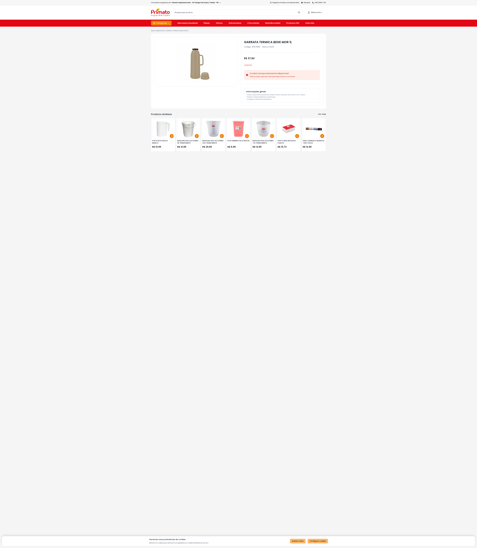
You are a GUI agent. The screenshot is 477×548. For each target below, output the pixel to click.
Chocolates (253, 23)
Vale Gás (309, 23)
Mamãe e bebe (272, 23)
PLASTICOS (160, 31)
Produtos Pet (292, 23)
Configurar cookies (318, 541)
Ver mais (322, 114)
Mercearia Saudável (188, 23)
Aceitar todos (298, 541)
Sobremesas (235, 23)
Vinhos (219, 23)
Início (153, 31)
